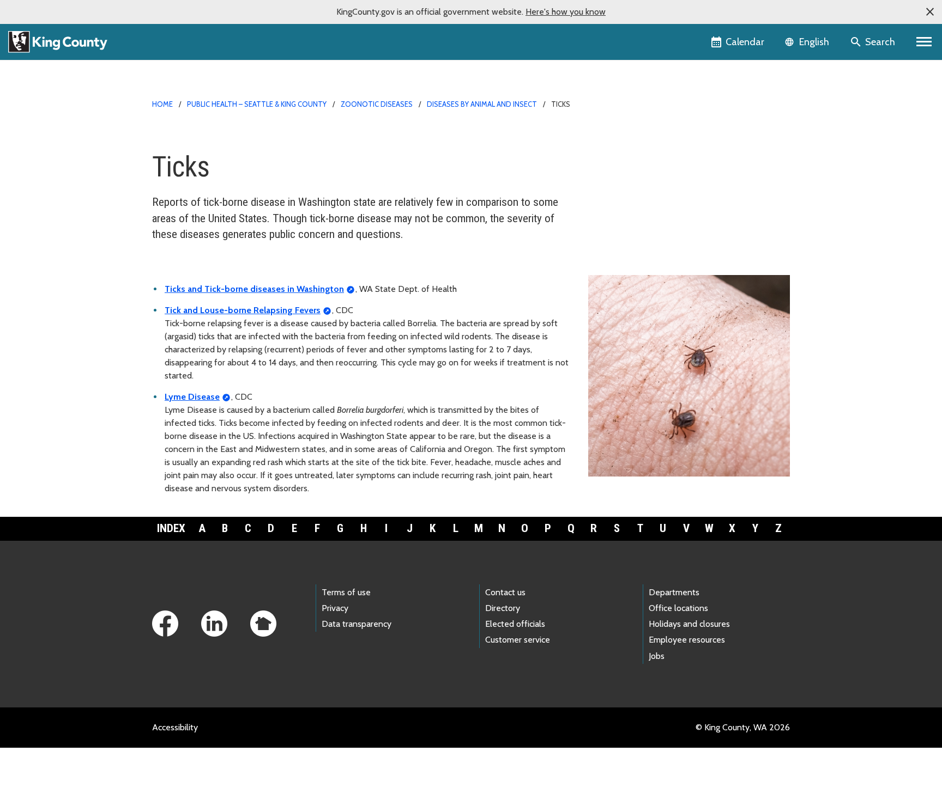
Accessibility (175, 727)
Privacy (335, 608)
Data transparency (356, 624)
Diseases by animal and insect (482, 104)
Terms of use (346, 592)
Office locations (678, 608)
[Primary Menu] (924, 42)
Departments (674, 592)
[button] (930, 12)
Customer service (517, 639)
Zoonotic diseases (377, 104)
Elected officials (515, 624)
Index (171, 528)
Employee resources (687, 639)
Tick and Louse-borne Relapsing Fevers (243, 310)
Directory (502, 608)
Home (162, 104)
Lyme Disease (192, 397)
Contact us (505, 592)
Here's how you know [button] (566, 12)
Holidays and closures (689, 624)
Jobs (657, 656)
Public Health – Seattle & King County (257, 104)
